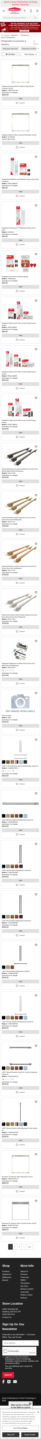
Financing (24, 1277)
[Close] (38, 1412)
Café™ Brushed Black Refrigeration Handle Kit (16, 870)
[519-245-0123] (31, 11)
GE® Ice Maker (6, 715)
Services (24, 1274)
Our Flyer (24, 1286)
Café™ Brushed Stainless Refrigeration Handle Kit (17, 820)
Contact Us (6, 1317)
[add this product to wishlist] (36, 64)
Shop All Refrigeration (8, 37)
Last (29, 1247)
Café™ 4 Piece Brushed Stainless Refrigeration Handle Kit (20, 766)
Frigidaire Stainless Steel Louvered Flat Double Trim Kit (19, 135)
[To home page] (14, 10)
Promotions (25, 1283)
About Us (24, 1271)
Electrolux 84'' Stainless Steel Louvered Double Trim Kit (19, 1223)
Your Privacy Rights (20, 1428)
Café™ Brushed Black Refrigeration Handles (16, 971)
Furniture (6, 1271)
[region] (20, 1424)
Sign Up (8, 1375)
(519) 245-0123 (8, 1314)
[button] (3, 11)
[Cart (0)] (37, 11)
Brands (5, 1280)
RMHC (23, 1280)
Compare (22, 103)
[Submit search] (35, 18)
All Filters (11, 54)
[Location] (24, 11)
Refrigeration (25, 35)
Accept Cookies (30, 1435)
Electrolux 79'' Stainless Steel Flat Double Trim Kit (17, 1177)
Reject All (10, 1435)
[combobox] (30, 54)
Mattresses (6, 1277)
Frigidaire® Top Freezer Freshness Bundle (15, 276)
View (20, 98)
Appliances (14, 35)
